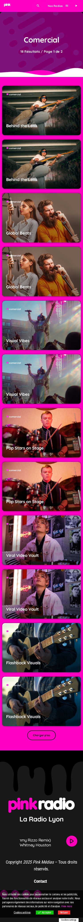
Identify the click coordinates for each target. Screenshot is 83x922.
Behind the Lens (21, 125)
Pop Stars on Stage (25, 448)
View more (66, 906)
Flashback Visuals (23, 662)
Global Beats (18, 233)
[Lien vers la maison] (7, 6)
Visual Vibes (17, 340)
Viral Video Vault (22, 555)
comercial (15, 94)
